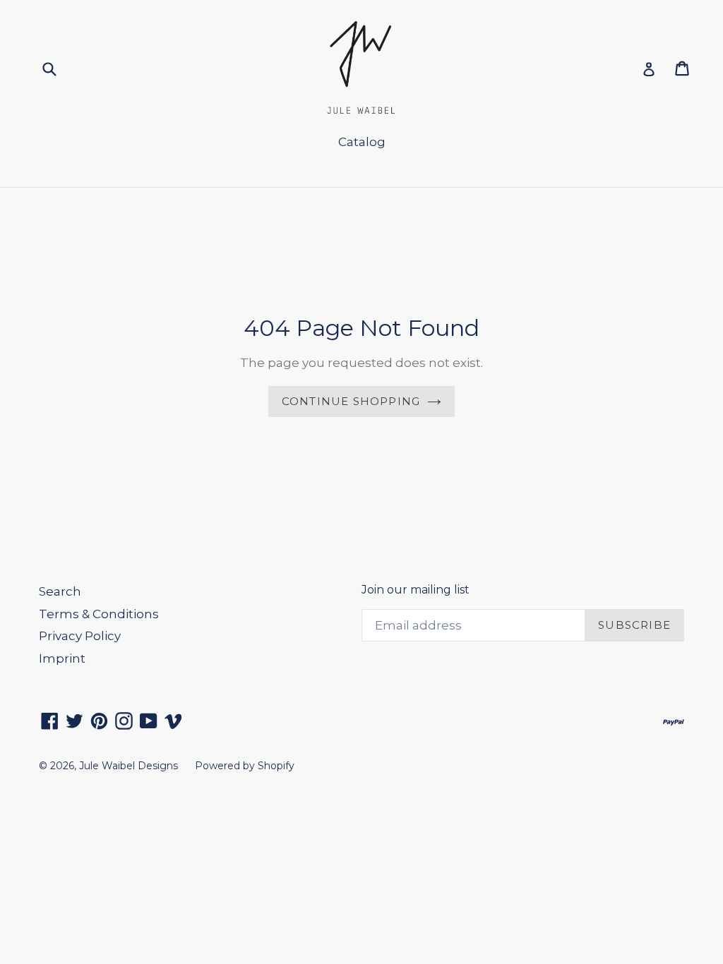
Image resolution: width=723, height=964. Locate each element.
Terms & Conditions (99, 614)
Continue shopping (351, 401)
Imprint (62, 658)
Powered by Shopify (244, 765)
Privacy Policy (80, 636)
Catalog (362, 142)
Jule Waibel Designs (128, 765)
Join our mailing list (416, 589)
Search (60, 591)
